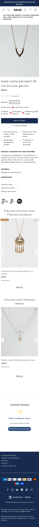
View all (19, 287)
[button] (3, 9)
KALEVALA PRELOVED (31, 15)
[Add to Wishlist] (35, 220)
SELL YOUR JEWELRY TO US (13, 17)
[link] (25, 9)
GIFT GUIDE (28, 17)
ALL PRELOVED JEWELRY (12, 15)
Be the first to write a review (19, 429)
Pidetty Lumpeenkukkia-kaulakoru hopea (18, 360)
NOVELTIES (7, 19)
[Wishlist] (30, 10)
